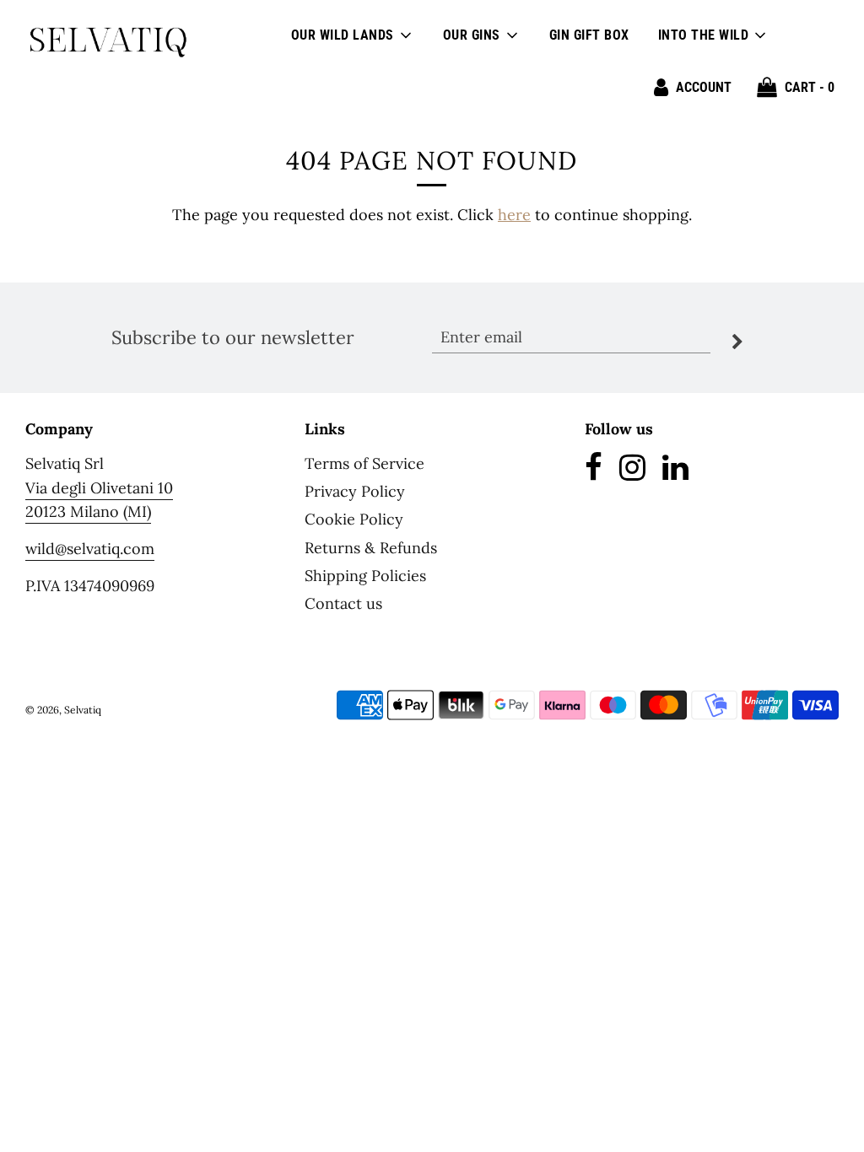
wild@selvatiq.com (89, 548)
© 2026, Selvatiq (63, 709)
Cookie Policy (354, 519)
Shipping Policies (365, 575)
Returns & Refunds (371, 547)
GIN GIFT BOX (589, 35)
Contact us (343, 603)
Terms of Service (364, 463)
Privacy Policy (355, 491)
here (514, 214)
